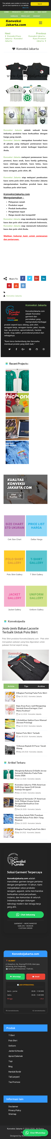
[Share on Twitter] (29, 278)
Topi (10, 1061)
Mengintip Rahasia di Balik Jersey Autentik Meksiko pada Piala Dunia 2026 (17, 386)
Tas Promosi (14, 1082)
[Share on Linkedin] (43, 278)
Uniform (12, 1046)
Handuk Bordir (14, 1072)
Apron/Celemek (15, 1056)
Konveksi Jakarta (27, 48)
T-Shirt (11, 1035)
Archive (41, 686)
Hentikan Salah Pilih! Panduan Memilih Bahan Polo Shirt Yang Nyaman (17, 457)
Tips (26, 686)
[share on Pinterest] (9, 286)
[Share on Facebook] (22, 278)
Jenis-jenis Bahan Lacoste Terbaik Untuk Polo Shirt (20, 630)
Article (11, 686)
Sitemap (12, 1114)
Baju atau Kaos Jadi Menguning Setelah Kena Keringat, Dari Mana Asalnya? (31, 708)
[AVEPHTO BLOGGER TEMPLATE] (18, 22)
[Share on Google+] (36, 278)
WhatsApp (15, 976)
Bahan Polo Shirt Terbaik (28, 733)
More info (26, 8)
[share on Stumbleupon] (16, 286)
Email (35, 976)
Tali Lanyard (13, 1077)
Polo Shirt (12, 1040)
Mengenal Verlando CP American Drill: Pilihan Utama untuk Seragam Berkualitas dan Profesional (17, 435)
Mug (10, 1066)
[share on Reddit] (23, 286)
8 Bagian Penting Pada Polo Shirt (31, 693)
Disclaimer (13, 1106)
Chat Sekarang (28, 914)
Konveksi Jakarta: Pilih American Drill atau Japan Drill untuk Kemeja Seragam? (17, 410)
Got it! (40, 4)
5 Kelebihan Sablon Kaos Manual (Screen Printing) (31, 721)
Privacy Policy (14, 1110)
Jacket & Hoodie (15, 1051)
